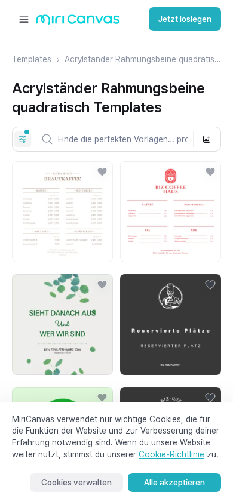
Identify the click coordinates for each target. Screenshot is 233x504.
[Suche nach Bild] (206, 139)
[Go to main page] (78, 22)
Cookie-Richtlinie (171, 454)
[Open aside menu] (24, 19)
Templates (31, 59)
